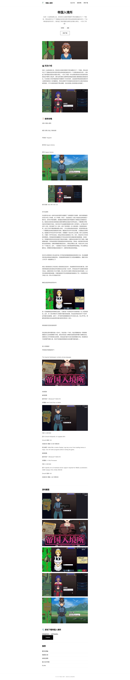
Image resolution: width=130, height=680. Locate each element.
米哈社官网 (45, 658)
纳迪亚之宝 (45, 655)
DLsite (44, 665)
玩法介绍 (72, 2)
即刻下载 (86, 2)
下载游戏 (47, 637)
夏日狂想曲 (45, 651)
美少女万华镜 (45, 662)
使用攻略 (79, 2)
